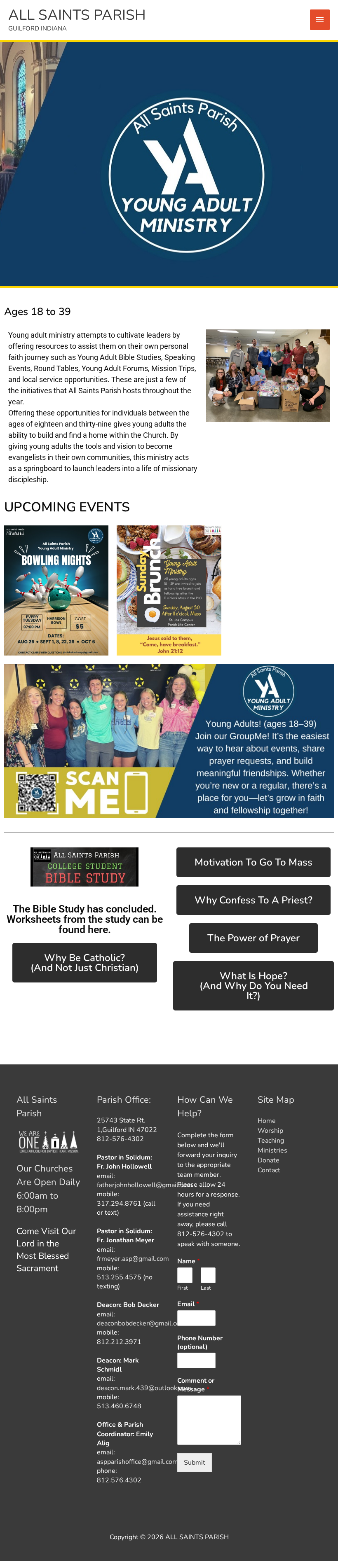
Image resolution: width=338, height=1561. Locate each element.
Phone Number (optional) (200, 1342)
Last (206, 1288)
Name (188, 1261)
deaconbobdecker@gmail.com (141, 1323)
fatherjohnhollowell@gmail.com (144, 1185)
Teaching (271, 1140)
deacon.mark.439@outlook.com (144, 1388)
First (182, 1288)
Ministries (272, 1150)
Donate (268, 1160)
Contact (269, 1170)
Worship (270, 1130)
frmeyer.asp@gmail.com (133, 1258)
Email (188, 1304)
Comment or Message (195, 1385)
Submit (194, 1462)
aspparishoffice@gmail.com (137, 1461)
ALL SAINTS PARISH (77, 15)
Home (267, 1120)
